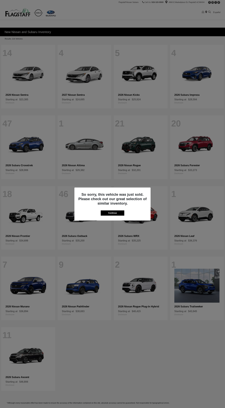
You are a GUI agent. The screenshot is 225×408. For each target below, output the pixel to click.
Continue (112, 213)
